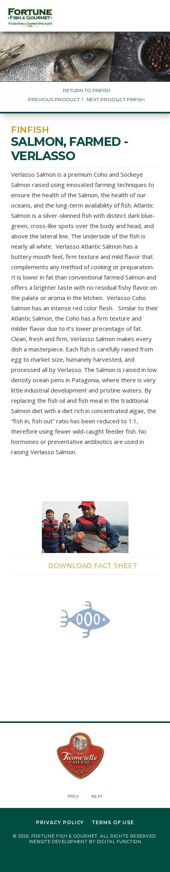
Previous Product (54, 99)
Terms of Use (113, 822)
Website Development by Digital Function (85, 841)
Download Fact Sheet (93, 566)
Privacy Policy (60, 822)
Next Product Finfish (116, 99)
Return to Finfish (86, 90)
